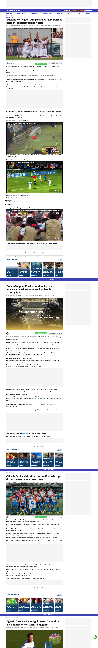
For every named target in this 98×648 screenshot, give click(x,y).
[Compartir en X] (40, 253)
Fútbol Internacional (47, 13)
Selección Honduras (21, 13)
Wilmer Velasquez (39, 256)
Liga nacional (11, 15)
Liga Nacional (9, 13)
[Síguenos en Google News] (43, 253)
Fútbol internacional (13, 617)
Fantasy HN (34, 13)
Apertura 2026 (18, 591)
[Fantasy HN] (78, 11)
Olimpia (16, 256)
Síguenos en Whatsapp (42, 63)
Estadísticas (59, 13)
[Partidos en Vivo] (67, 11)
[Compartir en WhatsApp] (37, 253)
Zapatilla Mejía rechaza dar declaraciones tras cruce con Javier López (28, 578)
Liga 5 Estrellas (22, 256)
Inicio (7, 15)
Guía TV (78, 13)
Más (10, 282)
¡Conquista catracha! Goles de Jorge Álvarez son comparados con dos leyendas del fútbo (36, 243)
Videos (68, 13)
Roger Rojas (27, 256)
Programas (88, 13)
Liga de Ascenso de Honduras (26, 591)
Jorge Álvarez (33, 256)
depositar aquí (36, 398)
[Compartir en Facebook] (34, 253)
